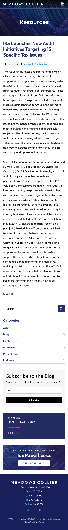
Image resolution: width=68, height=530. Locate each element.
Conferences (10, 341)
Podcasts (8, 360)
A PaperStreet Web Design (34, 522)
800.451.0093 (35, 503)
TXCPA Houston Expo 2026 (21, 421)
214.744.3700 (35, 495)
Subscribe (34, 400)
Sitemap (56, 519)
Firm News (9, 347)
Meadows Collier (20, 519)
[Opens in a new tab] (28, 510)
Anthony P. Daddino (33, 64)
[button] (8, 433)
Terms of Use (47, 519)
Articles (7, 328)
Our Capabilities (34, 463)
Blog (45, 64)
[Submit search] (61, 308)
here (27, 223)
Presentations (11, 354)
